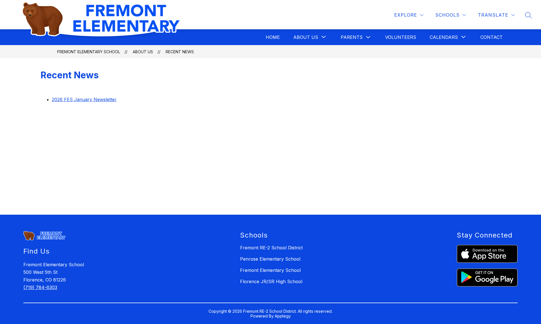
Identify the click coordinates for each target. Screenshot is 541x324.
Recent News (180, 51)
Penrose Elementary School (270, 259)
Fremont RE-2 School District (271, 247)
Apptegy (283, 316)
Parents (352, 37)
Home (273, 37)
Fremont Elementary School (88, 51)
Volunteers (400, 37)
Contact (491, 37)
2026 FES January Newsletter (84, 99)
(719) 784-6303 (40, 287)
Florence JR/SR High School (271, 281)
